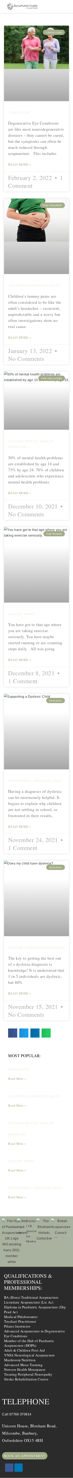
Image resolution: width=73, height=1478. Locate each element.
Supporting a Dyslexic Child (35, 780)
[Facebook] (9, 1467)
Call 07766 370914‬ (16, 1414)
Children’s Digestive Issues (34, 285)
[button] (69, 6)
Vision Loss (18, 112)
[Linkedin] (18, 1467)
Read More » (19, 164)
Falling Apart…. (23, 614)
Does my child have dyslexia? (36, 947)
